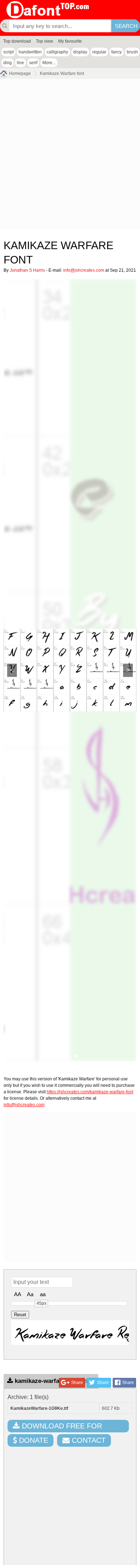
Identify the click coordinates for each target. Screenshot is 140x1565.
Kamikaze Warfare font (62, 73)
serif (33, 62)
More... (49, 62)
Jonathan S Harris (27, 270)
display (80, 51)
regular (99, 51)
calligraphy (57, 51)
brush (132, 51)
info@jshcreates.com (83, 270)
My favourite (70, 41)
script (8, 51)
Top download (17, 41)
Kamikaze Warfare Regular (72, 1332)
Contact (88, 1440)
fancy (116, 51)
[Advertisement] (70, 156)
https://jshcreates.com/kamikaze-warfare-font (90, 1091)
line (20, 62)
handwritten (30, 51)
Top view (44, 41)
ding (7, 62)
